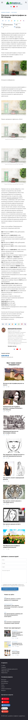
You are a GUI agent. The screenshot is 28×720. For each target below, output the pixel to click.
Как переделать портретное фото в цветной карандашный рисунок (13, 455)
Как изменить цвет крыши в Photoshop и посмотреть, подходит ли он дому (13, 607)
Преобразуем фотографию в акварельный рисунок (11, 546)
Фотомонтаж (4, 683)
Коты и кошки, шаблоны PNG (16, 652)
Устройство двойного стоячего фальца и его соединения (12, 599)
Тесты (2, 685)
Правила (3, 667)
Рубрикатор (4, 672)
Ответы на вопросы (6, 688)
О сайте (3, 665)
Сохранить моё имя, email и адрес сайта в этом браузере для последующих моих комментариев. (14, 585)
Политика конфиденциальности (9, 669)
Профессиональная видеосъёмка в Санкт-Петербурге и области (17, 634)
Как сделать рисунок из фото (12, 524)
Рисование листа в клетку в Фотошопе (17, 644)
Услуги (3, 686)
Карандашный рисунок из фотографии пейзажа (10, 432)
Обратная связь (5, 670)
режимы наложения (12, 198)
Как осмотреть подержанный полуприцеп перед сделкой (12, 622)
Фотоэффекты (4, 681)
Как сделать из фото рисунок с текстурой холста (12, 501)
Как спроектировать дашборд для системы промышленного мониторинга (13, 615)
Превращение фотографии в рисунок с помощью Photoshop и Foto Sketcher (12, 408)
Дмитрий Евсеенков (15, 328)
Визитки (3, 690)
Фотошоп (3, 679)
